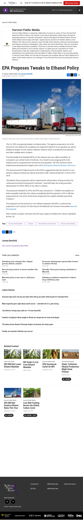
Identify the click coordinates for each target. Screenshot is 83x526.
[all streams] (80, 10)
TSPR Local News (9, 361)
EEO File (33, 488)
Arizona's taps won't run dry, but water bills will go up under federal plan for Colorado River (35, 297)
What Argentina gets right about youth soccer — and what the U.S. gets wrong (30, 304)
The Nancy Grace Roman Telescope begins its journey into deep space (27, 324)
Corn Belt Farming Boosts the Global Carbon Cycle (31, 405)
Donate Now (72, 3)
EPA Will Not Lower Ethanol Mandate (12, 365)
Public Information (70, 484)
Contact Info (34, 484)
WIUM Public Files (52, 484)
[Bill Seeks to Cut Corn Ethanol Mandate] (31, 354)
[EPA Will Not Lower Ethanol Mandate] (12, 354)
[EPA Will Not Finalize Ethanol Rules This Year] (12, 393)
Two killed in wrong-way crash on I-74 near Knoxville (21, 311)
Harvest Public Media (9, 22)
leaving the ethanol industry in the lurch (59, 165)
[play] (5, 10)
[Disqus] (41, 449)
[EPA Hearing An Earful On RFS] (51, 354)
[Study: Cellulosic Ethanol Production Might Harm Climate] (70, 354)
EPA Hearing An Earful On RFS (49, 365)
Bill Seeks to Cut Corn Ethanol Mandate (30, 364)
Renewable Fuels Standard (47, 224)
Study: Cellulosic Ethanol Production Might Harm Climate (70, 368)
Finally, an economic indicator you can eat (17, 331)
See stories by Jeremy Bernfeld (15, 245)
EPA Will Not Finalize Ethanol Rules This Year (11, 405)
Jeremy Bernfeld (26, 74)
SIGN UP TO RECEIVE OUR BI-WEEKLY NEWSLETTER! (43, 3)
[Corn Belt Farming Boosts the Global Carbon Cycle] (31, 393)
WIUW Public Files (52, 488)
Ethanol (30, 224)
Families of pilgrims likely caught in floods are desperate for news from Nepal (30, 317)
